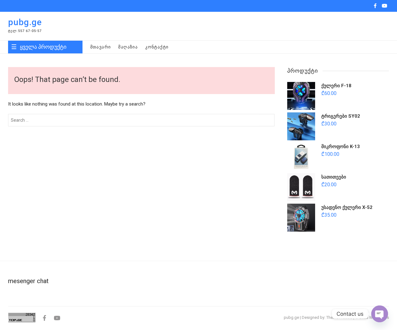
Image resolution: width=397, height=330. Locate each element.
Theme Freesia (339, 317)
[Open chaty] (379, 313)
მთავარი (100, 46)
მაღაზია (128, 46)
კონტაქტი (156, 46)
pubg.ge (25, 22)
